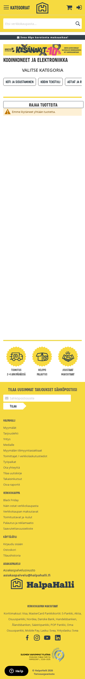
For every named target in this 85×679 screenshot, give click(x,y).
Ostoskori (9, 550)
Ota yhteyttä (11, 467)
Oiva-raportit (11, 484)
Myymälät (9, 428)
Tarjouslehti (10, 433)
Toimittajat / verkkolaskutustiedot (25, 456)
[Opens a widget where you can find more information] (16, 671)
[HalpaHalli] (42, 8)
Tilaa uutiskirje (12, 473)
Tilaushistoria (11, 555)
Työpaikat (9, 462)
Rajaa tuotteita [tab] (43, 104)
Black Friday (11, 500)
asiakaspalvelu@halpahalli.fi (26, 575)
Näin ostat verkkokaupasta (20, 506)
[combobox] (42, 23)
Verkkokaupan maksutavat (20, 511)
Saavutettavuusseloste (18, 528)
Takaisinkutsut (12, 479)
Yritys (6, 439)
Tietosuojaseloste (44, 674)
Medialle (8, 445)
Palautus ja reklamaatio (18, 523)
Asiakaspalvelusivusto (19, 570)
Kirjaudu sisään (13, 544)
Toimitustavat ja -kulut (17, 517)
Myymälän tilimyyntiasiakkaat (22, 450)
